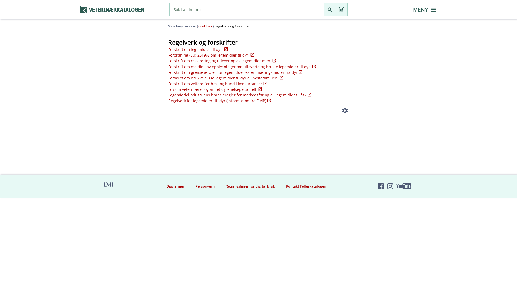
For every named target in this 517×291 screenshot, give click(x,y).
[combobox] (247, 9)
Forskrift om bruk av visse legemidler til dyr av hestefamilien (223, 78)
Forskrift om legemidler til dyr (195, 49)
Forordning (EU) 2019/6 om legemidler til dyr (208, 55)
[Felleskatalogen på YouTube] (404, 186)
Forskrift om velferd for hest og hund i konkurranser (215, 83)
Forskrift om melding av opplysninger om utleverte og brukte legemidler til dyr (239, 66)
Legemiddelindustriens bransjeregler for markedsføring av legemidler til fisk (237, 95)
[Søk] (330, 9)
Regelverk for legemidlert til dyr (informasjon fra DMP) (217, 100)
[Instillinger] (345, 111)
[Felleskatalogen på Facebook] (381, 186)
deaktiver (205, 26)
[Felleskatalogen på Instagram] (390, 186)
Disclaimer (175, 186)
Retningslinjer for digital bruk (250, 186)
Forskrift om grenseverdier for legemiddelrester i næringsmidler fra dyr (233, 72)
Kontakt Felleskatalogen (306, 186)
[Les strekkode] (341, 9)
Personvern (205, 186)
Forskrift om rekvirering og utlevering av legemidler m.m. (219, 60)
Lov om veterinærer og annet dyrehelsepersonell (212, 89)
